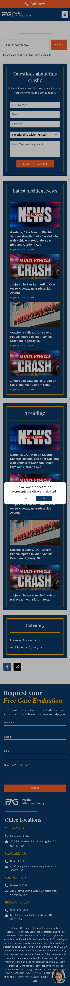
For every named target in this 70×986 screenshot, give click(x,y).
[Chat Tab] (35, 493)
